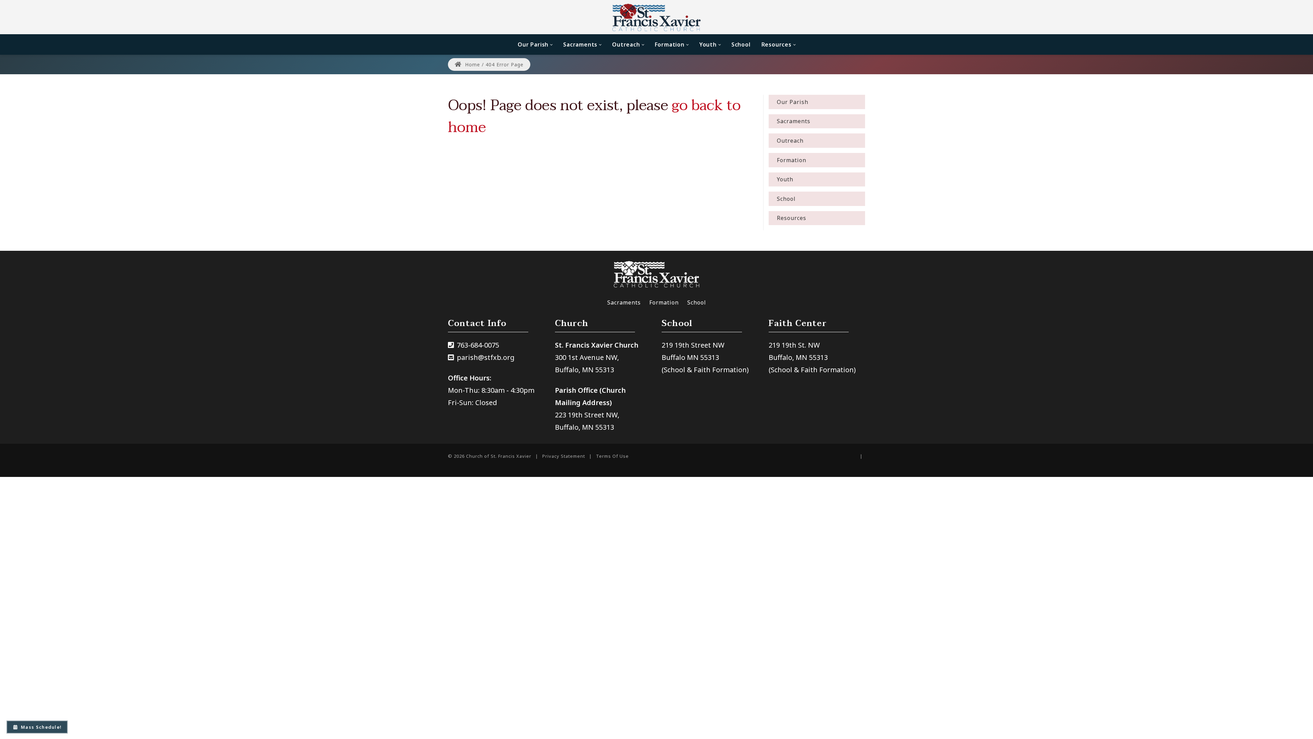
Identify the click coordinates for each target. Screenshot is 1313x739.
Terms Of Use (612, 456)
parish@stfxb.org (486, 357)
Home (471, 64)
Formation (664, 302)
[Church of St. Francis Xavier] (656, 17)
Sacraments (624, 302)
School (696, 302)
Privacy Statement (563, 456)
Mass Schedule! (41, 727)
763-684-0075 (478, 345)
